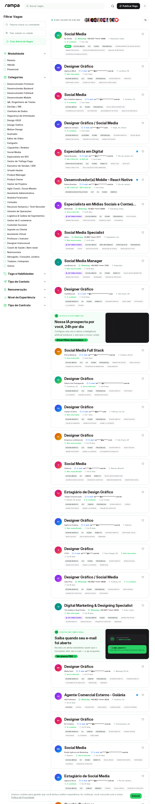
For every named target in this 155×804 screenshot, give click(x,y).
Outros (10, 266)
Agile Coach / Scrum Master (21, 188)
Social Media (14, 152)
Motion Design (15, 129)
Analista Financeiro (17, 197)
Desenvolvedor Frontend (20, 84)
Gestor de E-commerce (19, 220)
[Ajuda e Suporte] (113, 6)
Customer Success (17, 225)
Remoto (11, 60)
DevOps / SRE (14, 106)
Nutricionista (14, 252)
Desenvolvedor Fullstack (20, 93)
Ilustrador (12, 134)
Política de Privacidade (22, 797)
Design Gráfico (15, 125)
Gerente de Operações (19, 211)
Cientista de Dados (17, 111)
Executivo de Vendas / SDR (21, 165)
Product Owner (15, 179)
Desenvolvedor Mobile (19, 97)
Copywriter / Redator (18, 147)
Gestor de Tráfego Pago (20, 161)
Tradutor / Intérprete (18, 261)
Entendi (136, 796)
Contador (12, 202)
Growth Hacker (15, 170)
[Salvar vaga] (142, 34)
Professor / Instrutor (17, 238)
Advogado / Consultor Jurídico (23, 256)
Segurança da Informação (21, 115)
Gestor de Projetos (17, 184)
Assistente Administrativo (20, 193)
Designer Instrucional (18, 243)
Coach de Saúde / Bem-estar (22, 247)
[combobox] (145, 20)
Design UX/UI (14, 120)
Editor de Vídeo (15, 138)
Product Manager (16, 175)
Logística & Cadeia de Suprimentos (26, 216)
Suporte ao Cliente (17, 229)
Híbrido (11, 65)
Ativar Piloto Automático (69, 340)
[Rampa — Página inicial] (12, 6)
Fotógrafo (12, 143)
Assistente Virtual (16, 234)
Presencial (12, 69)
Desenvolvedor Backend (20, 88)
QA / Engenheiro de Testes (21, 102)
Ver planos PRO (64, 656)
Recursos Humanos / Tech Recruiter (26, 206)
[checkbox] (5, 60)
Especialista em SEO (18, 156)
